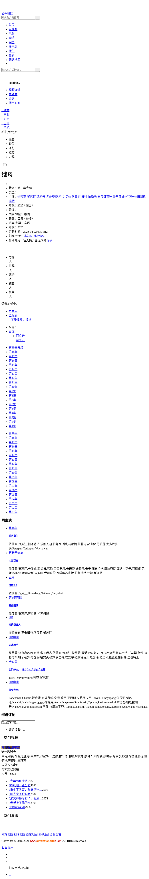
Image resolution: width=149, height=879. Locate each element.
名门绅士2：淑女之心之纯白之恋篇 (27, 669)
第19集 (13, 433)
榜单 (12, 51)
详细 (14, 89)
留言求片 (7, 848)
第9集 (12, 391)
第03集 (13, 503)
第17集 (13, 356)
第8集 (12, 395)
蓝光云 (13, 315)
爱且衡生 (13, 536)
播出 (14, 103)
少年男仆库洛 (18, 781)
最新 (12, 55)
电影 (12, 33)
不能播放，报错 (20, 319)
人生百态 (13, 560)
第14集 (13, 369)
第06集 (13, 490)
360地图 (44, 834)
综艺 (12, 42)
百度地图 (32, 834)
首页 (12, 24)
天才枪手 (13, 645)
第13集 (13, 373)
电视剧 (13, 29)
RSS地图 (19, 834)
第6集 (12, 404)
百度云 (13, 311)
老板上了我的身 (20, 802)
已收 (5, 114)
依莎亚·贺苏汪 (26, 196)
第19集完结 (16, 347)
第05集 (13, 494)
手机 (5, 127)
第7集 (12, 399)
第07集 (13, 485)
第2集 (12, 421)
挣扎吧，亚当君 (20, 785)
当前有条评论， (36, 236)
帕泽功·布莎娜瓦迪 (100, 196)
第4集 (12, 413)
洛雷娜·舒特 (79, 196)
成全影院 (7, 13)
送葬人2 (13, 585)
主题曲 (13, 94)
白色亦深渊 (17, 807)
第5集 (12, 408)
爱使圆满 (13, 605)
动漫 (12, 38)
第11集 (13, 382)
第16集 (13, 360)
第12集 (13, 378)
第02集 (13, 507)
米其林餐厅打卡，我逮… (25, 798)
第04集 (13, 498)
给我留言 (55, 834)
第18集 (13, 351)
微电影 (13, 46)
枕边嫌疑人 (15, 624)
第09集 (13, 477)
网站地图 (14, 59)
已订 (5, 123)
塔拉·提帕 (65, 196)
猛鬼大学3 (14, 690)
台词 (12, 98)
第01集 (13, 512)
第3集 (12, 417)
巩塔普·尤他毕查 (47, 196)
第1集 (12, 426)
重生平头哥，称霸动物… (25, 789)
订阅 (5, 119)
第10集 (13, 386)
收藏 (5, 110)
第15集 (13, 364)
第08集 (13, 481)
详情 (49, 240)
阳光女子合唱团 (20, 794)
